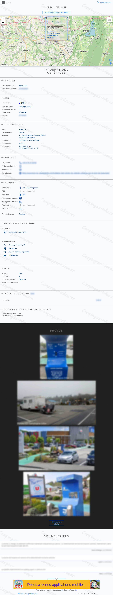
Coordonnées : (7, 146)
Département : (7, 132)
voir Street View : (52, 31)
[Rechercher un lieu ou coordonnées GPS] (3, 27)
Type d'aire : (6, 103)
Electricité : (6, 188)
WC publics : (6, 208)
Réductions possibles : (10, 283)
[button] (56, 41)
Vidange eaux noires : (10, 202)
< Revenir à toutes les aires (56, 12)
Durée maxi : (6, 112)
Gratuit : (5, 273)
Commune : (6, 140)
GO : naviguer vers (53, 33)
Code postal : (7, 143)
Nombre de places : (9, 109)
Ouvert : (5, 115)
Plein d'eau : (6, 195)
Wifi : (4, 191)
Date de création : (8, 86)
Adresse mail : (7, 169)
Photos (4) (50, 38)
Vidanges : (6, 300)
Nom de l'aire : (7, 107)
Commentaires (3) (52, 35)
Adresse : (5, 135)
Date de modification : (10, 89)
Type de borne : (8, 214)
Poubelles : (6, 205)
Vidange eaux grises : (10, 198)
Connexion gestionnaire (28, 594)
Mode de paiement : (9, 279)
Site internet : (7, 173)
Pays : (4, 129)
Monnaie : (5, 276)
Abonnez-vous (105, 2)
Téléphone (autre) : (9, 166)
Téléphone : (6, 162)
